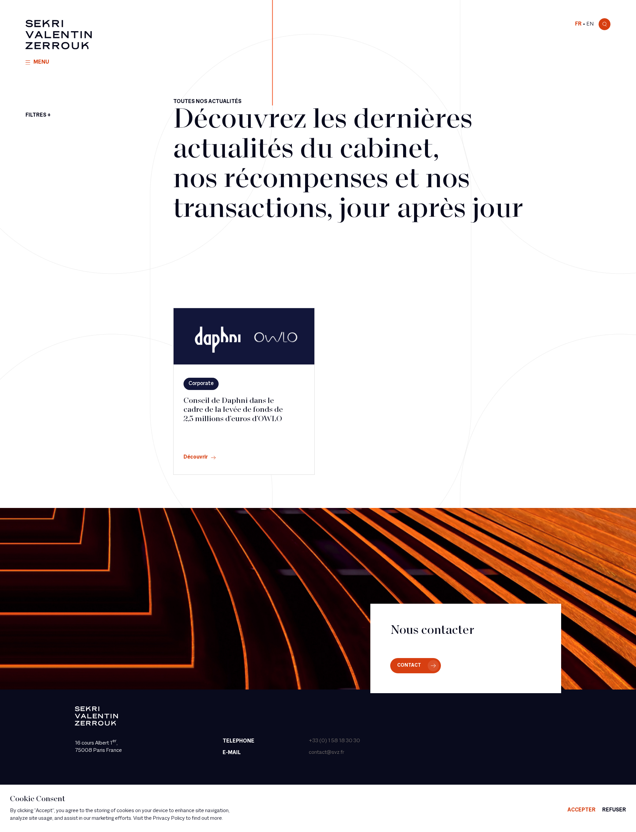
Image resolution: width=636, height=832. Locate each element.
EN (590, 24)
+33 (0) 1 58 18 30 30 (334, 741)
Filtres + (38, 115)
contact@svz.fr (326, 752)
